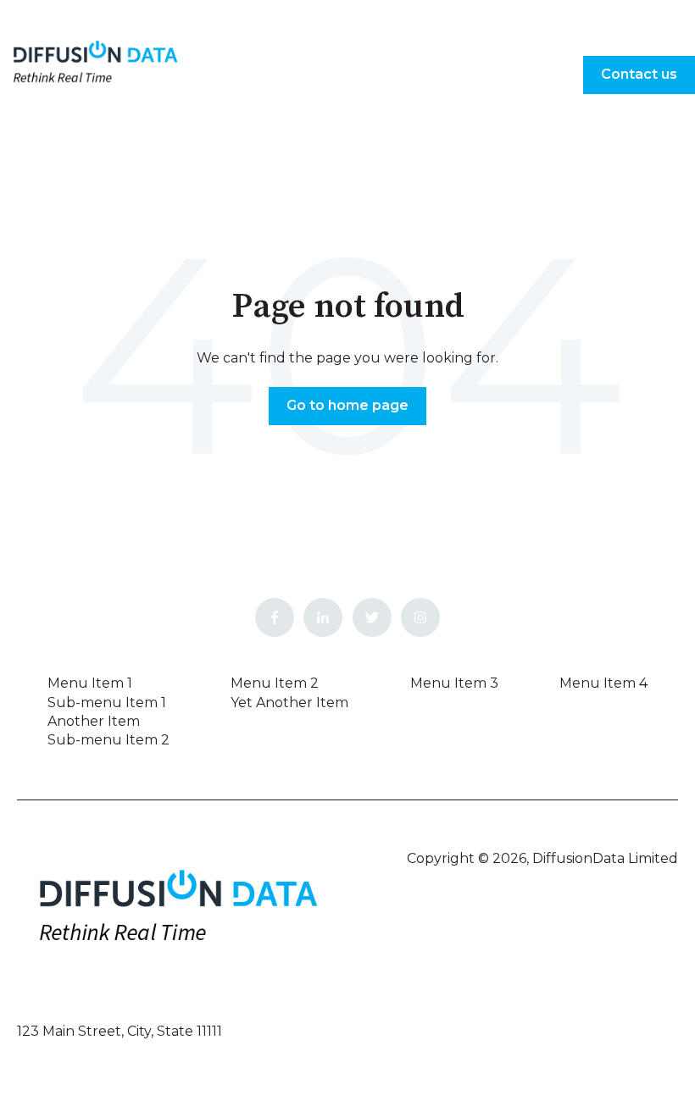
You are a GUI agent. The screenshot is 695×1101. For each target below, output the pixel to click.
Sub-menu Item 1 (106, 702)
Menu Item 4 (603, 683)
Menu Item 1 (89, 683)
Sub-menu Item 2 (108, 740)
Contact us (639, 74)
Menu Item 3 (454, 683)
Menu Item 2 (275, 683)
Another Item (93, 721)
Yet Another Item (289, 702)
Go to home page (347, 405)
